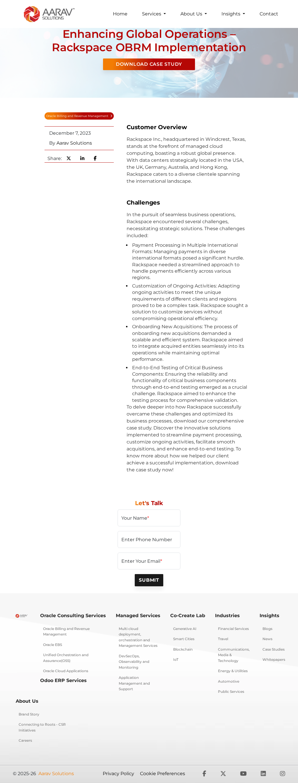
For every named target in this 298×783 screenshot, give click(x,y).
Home (120, 14)
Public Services (231, 691)
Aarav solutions (56, 773)
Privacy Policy (118, 773)
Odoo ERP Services (63, 680)
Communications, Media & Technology (234, 655)
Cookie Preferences (162, 773)
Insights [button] (231, 14)
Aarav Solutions (74, 143)
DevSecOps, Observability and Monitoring (134, 662)
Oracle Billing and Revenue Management (77, 116)
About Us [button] (191, 14)
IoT (175, 659)
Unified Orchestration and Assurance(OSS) (65, 658)
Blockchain (183, 649)
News (267, 639)
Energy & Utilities (233, 671)
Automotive (228, 681)
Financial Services (233, 628)
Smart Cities (183, 639)
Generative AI (184, 628)
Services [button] (152, 14)
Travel (223, 639)
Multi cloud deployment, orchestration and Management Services (138, 637)
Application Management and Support (134, 683)
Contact (269, 14)
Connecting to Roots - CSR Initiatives (42, 727)
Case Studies (273, 649)
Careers (25, 740)
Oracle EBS (52, 644)
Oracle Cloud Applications (65, 671)
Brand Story (29, 714)
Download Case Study (149, 64)
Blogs (267, 628)
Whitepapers (273, 659)
